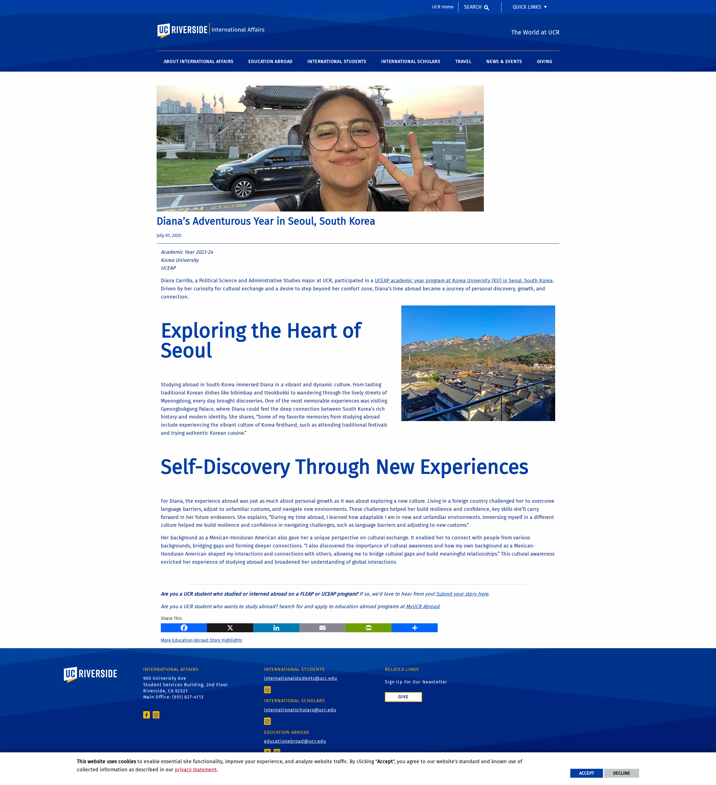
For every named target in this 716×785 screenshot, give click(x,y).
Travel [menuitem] (463, 61)
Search (473, 7)
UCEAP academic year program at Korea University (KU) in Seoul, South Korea (464, 281)
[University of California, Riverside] (91, 682)
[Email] (322, 627)
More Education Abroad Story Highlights (201, 640)
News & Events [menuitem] (504, 61)
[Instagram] (156, 714)
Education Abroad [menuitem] (270, 61)
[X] (230, 627)
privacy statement (196, 770)
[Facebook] (184, 627)
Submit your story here (462, 594)
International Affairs (238, 29)
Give (403, 696)
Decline (621, 773)
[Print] (368, 627)
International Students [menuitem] (336, 61)
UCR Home (443, 7)
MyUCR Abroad (422, 606)
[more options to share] (415, 627)
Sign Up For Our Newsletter (416, 682)
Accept (586, 773)
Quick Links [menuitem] (527, 7)
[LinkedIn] (276, 627)
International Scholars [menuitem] (411, 61)
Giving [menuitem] (544, 61)
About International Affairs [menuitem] (199, 61)
